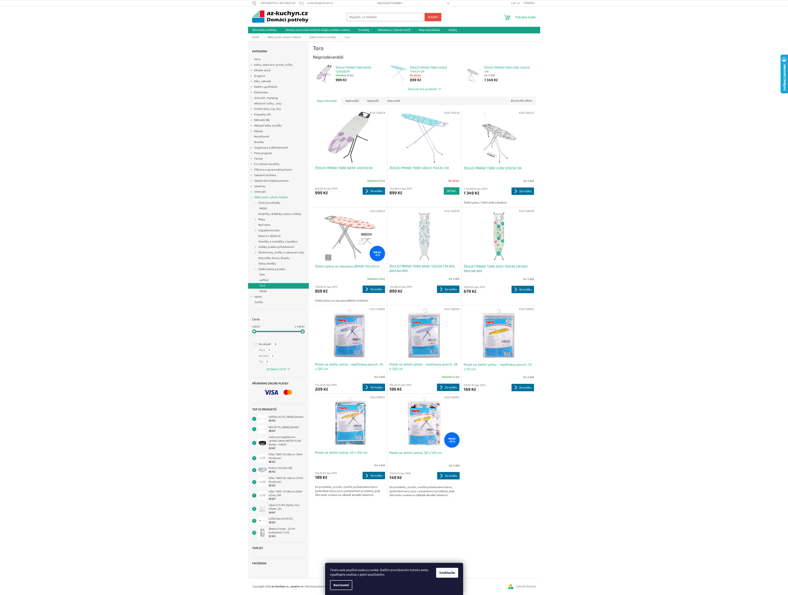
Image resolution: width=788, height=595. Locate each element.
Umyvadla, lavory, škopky (274, 258)
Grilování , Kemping (266, 98)
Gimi (262, 275)
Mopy (261, 219)
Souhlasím (447, 572)
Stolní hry (260, 186)
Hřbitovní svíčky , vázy (268, 104)
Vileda (263, 291)
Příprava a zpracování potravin (273, 170)
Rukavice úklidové (269, 236)
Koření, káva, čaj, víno (267, 109)
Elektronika (261, 92)
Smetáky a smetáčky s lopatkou (278, 242)
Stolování (260, 192)
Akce (257, 59)
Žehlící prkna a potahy (271, 269)
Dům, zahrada (262, 81)
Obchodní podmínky (389, 3)
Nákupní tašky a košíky (268, 126)
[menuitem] (264, 30)
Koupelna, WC (262, 114)
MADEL (263, 208)
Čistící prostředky (269, 203)
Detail (451, 191)
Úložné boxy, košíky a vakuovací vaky (281, 253)
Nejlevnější (352, 101)
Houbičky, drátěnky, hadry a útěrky (279, 214)
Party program (263, 153)
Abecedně (393, 101)
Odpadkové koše (269, 230)
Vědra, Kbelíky (267, 264)
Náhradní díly (262, 120)
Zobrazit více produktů (422, 89)
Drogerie (259, 76)
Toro (262, 286)
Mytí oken (264, 225)
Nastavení (341, 585)
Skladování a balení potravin (271, 181)
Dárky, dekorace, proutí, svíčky (273, 65)
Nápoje (258, 131)
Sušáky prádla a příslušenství (276, 247)
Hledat (433, 17)
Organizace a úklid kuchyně (271, 148)
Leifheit (264, 280)
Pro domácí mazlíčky (267, 164)
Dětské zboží (262, 70)
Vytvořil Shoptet (526, 586)
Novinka (266, 356)
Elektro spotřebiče (265, 87)
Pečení (258, 159)
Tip (263, 362)
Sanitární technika (265, 175)
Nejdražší (373, 101)
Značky (258, 302)
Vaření (258, 297)
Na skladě (267, 344)
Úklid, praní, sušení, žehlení (271, 197)
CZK (513, 3)
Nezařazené (261, 137)
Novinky (259, 142)
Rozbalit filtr (276, 369)
